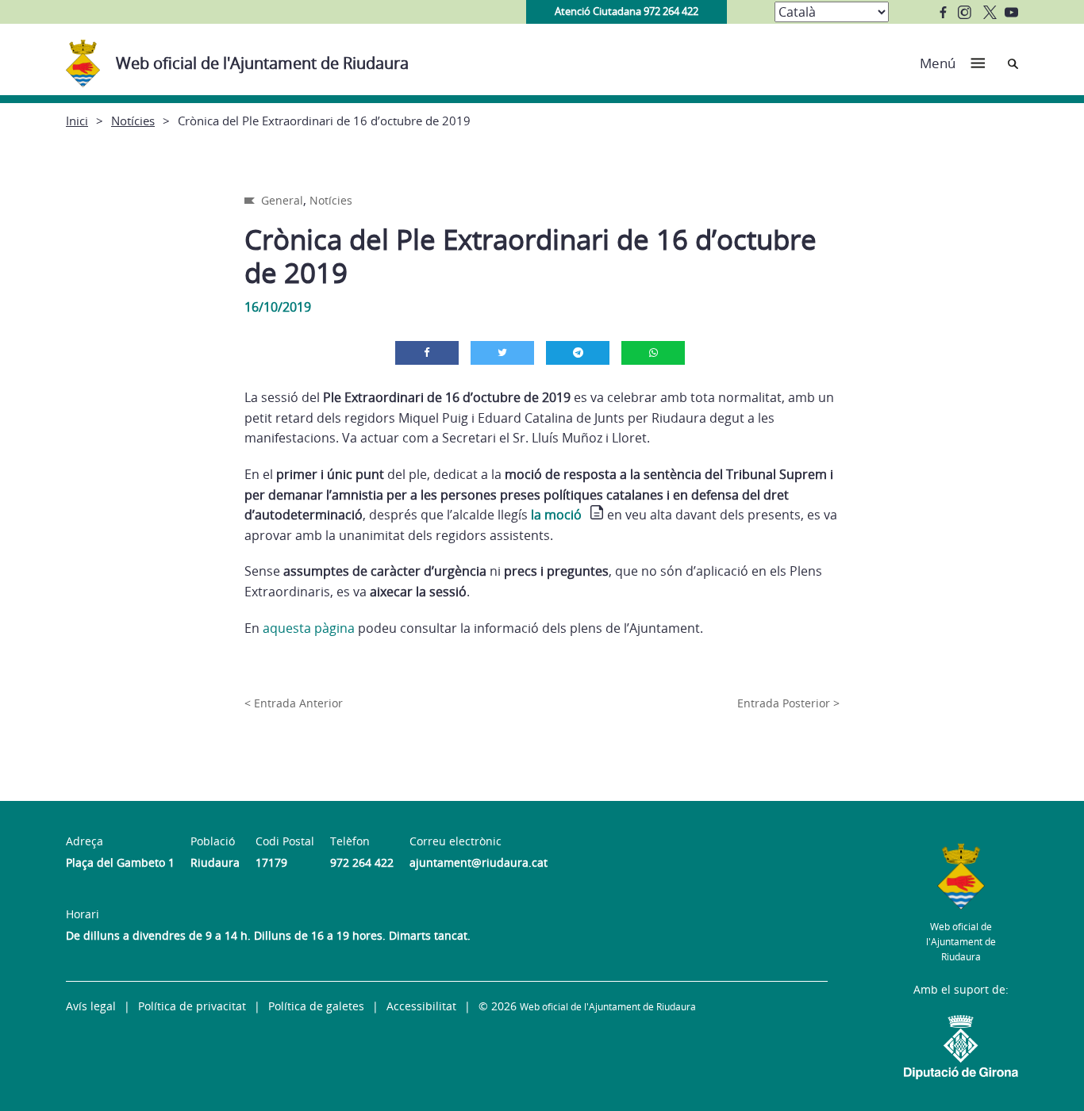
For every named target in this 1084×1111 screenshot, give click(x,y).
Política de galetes (316, 1005)
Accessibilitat (421, 1005)
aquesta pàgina (309, 628)
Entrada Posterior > (788, 703)
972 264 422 (362, 862)
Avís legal (91, 1005)
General (282, 200)
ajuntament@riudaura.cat (478, 862)
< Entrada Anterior (293, 703)
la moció (556, 514)
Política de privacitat (192, 1005)
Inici (77, 120)
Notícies (133, 120)
